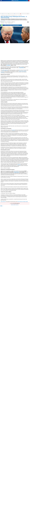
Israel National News (3, 15)
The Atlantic (8, 65)
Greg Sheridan (21, 67)
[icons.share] (29, 0)
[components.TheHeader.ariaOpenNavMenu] (4, 0)
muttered (19, 164)
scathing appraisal (5, 70)
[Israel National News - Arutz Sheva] (15, 0)
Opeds (6, 15)
